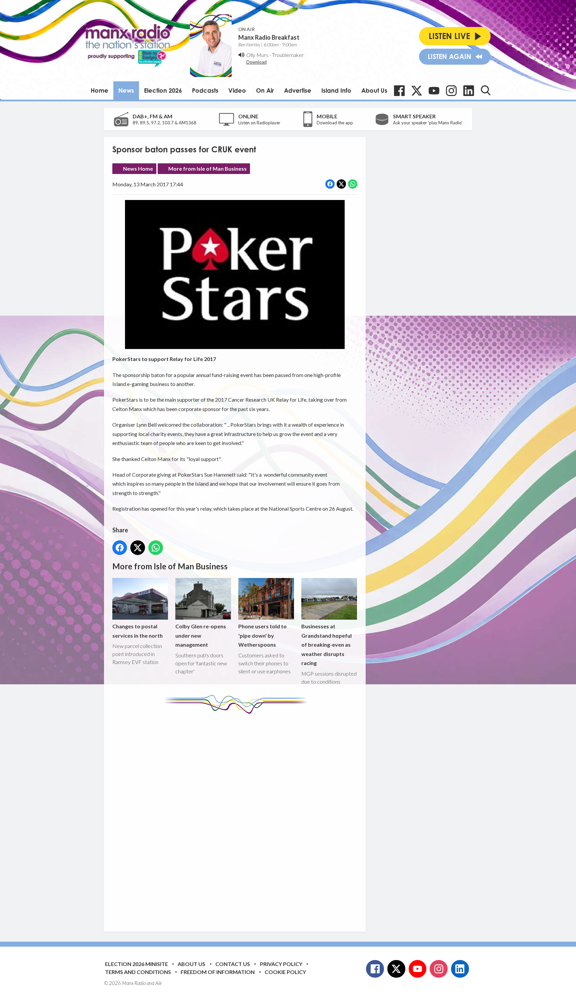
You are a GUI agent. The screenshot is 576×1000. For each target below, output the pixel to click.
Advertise (297, 90)
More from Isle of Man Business (207, 168)
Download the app (335, 122)
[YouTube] (434, 90)
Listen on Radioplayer (259, 122)
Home (99, 90)
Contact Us (232, 964)
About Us (374, 90)
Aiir (158, 983)
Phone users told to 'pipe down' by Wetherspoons (262, 635)
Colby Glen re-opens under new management (200, 635)
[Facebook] (399, 90)
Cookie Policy (285, 972)
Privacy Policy (281, 964)
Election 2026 (163, 90)
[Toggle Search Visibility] (486, 90)
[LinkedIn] (468, 90)
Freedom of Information (218, 972)
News (126, 90)
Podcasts (205, 90)
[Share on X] (341, 184)
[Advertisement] (237, 818)
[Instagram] (451, 90)
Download (256, 62)
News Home (138, 168)
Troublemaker (288, 55)
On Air (265, 90)
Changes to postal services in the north (137, 630)
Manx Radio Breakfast (268, 37)
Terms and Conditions (138, 972)
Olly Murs (257, 55)
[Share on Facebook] (330, 184)
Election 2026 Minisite (136, 964)
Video (237, 90)
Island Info (336, 90)
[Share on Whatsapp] (352, 184)
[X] (416, 90)
